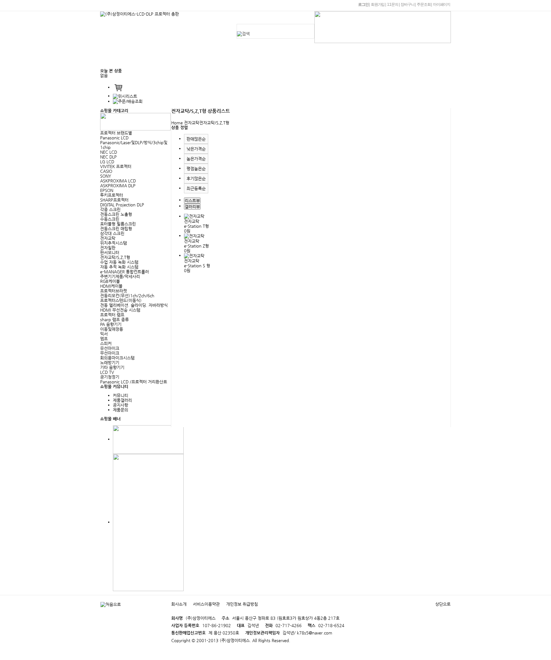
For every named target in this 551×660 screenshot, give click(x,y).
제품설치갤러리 (295, 49)
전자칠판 (107, 247)
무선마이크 (109, 353)
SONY (105, 176)
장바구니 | (407, 4)
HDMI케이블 (111, 286)
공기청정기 (109, 376)
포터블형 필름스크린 (118, 223)
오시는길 (181, 61)
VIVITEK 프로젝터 (115, 166)
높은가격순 (196, 158)
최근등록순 (196, 188)
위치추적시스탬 (113, 243)
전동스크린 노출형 (116, 214)
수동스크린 (109, 219)
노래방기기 (109, 362)
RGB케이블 (110, 281)
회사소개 (181, 49)
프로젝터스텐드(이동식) (121, 300)
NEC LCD (108, 152)
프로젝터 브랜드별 (116, 132)
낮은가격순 (196, 148)
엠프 (104, 338)
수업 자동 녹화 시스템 (119, 262)
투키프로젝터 (111, 195)
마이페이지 (441, 4)
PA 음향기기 (110, 324)
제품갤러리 (122, 400)
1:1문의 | (393, 4)
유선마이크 (109, 348)
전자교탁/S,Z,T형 (115, 257)
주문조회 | (424, 4)
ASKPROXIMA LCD (118, 180)
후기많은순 (196, 178)
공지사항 (217, 49)
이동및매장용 (111, 329)
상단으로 (443, 604)
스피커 (106, 343)
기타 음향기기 (112, 367)
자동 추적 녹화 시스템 (119, 266)
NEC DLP (108, 156)
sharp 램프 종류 (114, 319)
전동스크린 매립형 (116, 228)
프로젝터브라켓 (113, 290)
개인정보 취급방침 (242, 604)
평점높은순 (196, 168)
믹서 (104, 333)
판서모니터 (109, 252)
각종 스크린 (110, 209)
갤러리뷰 (192, 206)
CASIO (106, 171)
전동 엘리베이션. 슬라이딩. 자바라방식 (134, 305)
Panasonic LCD (114, 137)
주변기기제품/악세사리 (120, 276)
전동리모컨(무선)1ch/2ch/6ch (127, 295)
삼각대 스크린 (112, 233)
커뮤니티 (337, 49)
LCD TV (107, 372)
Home (177, 122)
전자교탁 (107, 238)
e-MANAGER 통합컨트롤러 (124, 271)
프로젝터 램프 (112, 314)
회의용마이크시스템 (117, 357)
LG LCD (107, 161)
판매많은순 (196, 139)
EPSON (106, 190)
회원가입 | (378, 4)
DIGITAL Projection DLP (122, 204)
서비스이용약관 (206, 604)
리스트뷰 (192, 200)
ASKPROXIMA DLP (118, 185)
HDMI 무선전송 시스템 (120, 310)
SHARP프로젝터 (114, 199)
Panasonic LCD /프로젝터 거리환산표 (133, 381)
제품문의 (253, 49)
